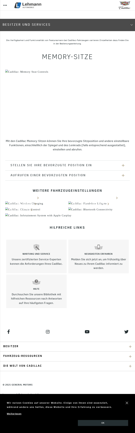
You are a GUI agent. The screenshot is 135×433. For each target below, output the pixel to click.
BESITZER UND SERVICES (27, 25)
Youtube (87, 332)
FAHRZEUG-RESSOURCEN (22, 356)
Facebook (8, 332)
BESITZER (11, 346)
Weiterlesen (14, 414)
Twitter (126, 332)
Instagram (47, 332)
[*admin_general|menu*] (5, 5)
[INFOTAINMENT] (67, 215)
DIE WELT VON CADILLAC (22, 366)
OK (103, 423)
